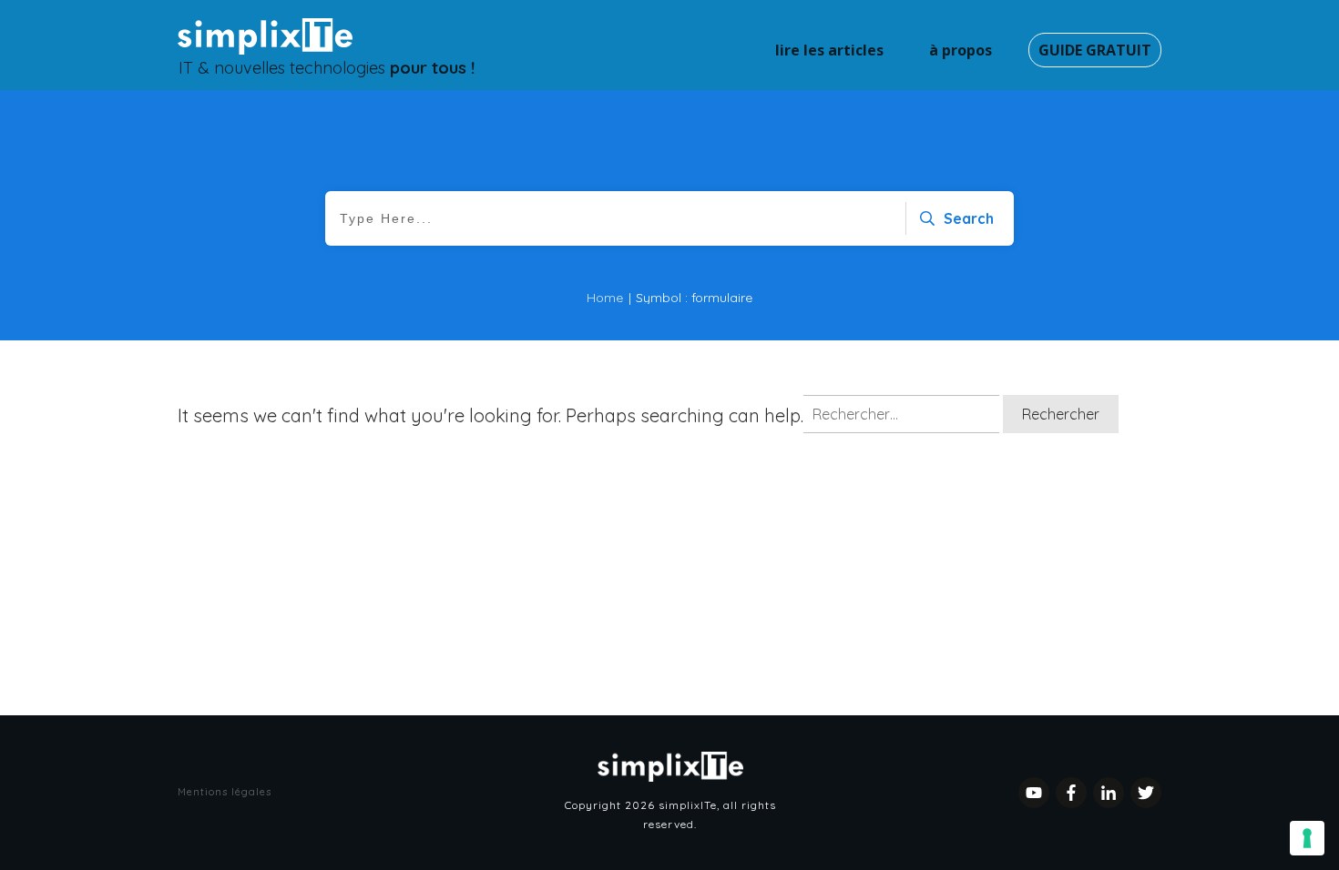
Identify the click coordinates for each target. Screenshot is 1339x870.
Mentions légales (224, 791)
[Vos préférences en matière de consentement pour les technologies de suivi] (1307, 838)
